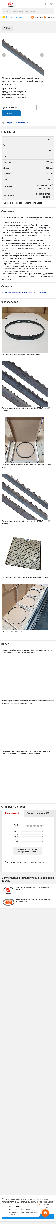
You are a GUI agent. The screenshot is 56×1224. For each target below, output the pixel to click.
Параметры (8, 131)
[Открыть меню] (3, 4)
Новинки (39, 17)
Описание (7, 211)
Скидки (50, 17)
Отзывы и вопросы (13, 806)
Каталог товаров (14, 17)
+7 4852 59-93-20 (46, 4)
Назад (9, 28)
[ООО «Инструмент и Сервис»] (10, 3)
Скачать (6, 286)
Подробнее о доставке (16, 123)
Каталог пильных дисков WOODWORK (25, 292)
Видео (5, 644)
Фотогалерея (9, 301)
